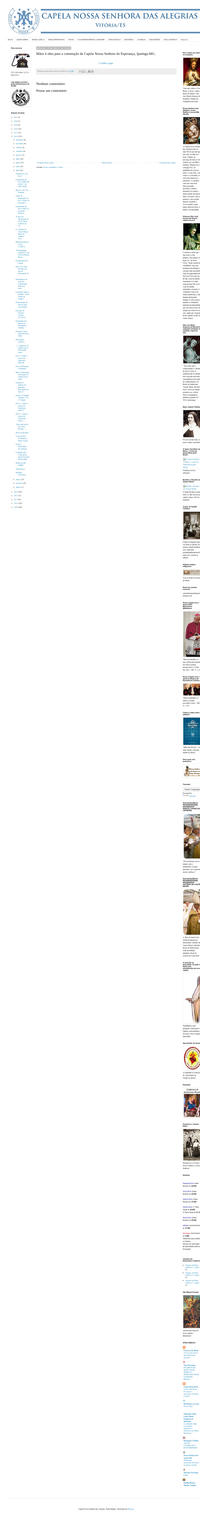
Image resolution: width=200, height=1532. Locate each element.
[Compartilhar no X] (86, 71)
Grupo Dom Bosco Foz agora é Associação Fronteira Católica (191, 1392)
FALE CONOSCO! (170, 40)
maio (18, 166)
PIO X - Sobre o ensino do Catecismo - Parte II (22, 406)
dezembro (20, 139)
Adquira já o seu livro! (22, 174)
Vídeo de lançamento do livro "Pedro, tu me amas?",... (22, 199)
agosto (18, 155)
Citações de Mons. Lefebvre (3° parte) (192, 1281)
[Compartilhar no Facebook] (89, 71)
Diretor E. (184, 40)
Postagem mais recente (45, 162)
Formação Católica (191, 1440)
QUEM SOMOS (22, 40)
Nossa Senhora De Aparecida (191, 1456)
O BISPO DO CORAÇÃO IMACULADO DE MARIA (23, 455)
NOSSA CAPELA (38, 40)
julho (18, 159)
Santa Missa (20, 469)
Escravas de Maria (191, 1350)
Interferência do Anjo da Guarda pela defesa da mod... (21, 284)
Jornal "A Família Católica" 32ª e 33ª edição (22, 397)
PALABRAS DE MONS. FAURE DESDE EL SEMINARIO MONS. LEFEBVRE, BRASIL (191, 1373)
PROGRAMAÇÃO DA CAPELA (22, 244)
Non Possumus (190, 1365)
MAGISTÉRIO (154, 40)
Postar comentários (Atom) (53, 167)
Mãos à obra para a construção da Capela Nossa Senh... (23, 375)
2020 (16, 121)
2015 (16, 491)
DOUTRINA (128, 40)
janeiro (18, 487)
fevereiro (19, 483)
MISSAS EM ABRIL (21, 464)
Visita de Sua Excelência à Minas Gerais (22, 438)
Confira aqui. (106, 63)
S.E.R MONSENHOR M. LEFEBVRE (91, 40)
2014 (16, 495)
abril (18, 170)
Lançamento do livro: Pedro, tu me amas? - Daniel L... (22, 209)
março (18, 479)
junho (18, 162)
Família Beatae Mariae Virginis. (190, 1484)
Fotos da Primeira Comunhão (22, 367)
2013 (16, 499)
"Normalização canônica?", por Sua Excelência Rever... (22, 253)
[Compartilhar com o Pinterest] (92, 71)
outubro (19, 147)
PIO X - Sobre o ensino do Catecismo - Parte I (22, 417)
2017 (16, 132)
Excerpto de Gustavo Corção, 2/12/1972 (20, 313)
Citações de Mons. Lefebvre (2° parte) (192, 1273)
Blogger (131, 1509)
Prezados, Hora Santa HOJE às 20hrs (22, 333)
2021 (16, 117)
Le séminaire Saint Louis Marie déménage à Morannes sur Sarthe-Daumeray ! (191, 1428)
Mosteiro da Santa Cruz (191, 1473)
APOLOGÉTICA (114, 40)
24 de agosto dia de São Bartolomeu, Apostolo (191, 1355)
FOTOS (71, 40)
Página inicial (107, 162)
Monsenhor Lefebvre (20, 340)
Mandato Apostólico (21, 473)
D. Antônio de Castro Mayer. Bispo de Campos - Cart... (22, 234)
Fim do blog (188, 1406)
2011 (16, 503)
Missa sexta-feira (22, 432)
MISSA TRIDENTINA (56, 40)
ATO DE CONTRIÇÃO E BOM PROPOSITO (191, 1445)
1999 (16, 507)
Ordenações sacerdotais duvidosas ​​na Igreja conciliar (192, 1462)
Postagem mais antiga (167, 162)
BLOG (10, 40)
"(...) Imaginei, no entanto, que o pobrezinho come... (22, 348)
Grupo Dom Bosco (191, 1386)
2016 (16, 136)
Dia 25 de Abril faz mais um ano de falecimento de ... (22, 271)
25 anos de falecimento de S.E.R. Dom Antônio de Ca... (22, 221)
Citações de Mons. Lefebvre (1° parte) (192, 1266)
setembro (19, 151)
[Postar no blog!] (83, 71)
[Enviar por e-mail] (80, 71)
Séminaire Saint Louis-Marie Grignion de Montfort (190, 1418)
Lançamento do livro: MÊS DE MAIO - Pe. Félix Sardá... (22, 182)
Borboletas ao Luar (191, 1404)
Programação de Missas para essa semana (22, 304)
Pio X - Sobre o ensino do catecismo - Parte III (21, 359)
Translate (192, 796)
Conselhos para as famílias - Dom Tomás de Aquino (22, 295)
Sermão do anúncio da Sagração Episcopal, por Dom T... (22, 387)
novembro (20, 143)
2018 (16, 128)
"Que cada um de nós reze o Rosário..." (22, 426)
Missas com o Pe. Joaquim (22, 191)
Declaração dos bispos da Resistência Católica (21, 324)
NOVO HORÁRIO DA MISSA (21, 446)
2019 (16, 125)
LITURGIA (141, 40)
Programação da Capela (22, 261)
